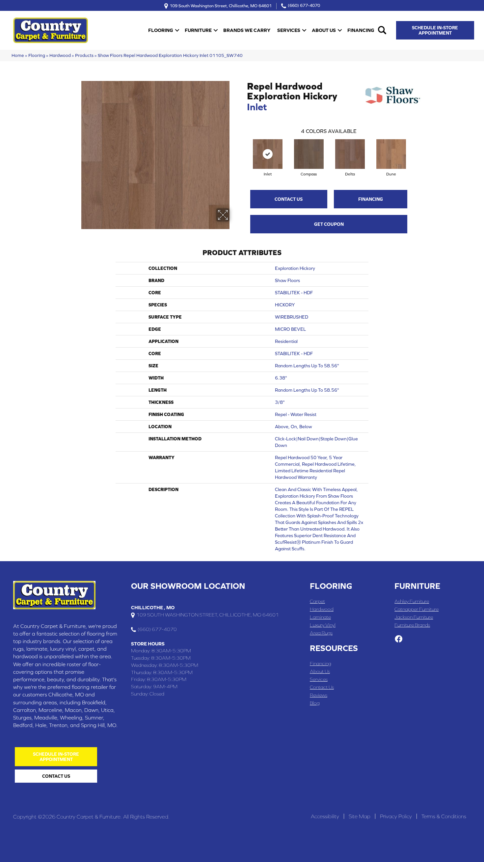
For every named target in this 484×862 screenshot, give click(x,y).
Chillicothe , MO (153, 607)
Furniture (198, 30)
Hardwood (60, 55)
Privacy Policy (396, 816)
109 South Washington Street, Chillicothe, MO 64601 (221, 5)
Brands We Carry (246, 30)
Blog (315, 703)
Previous (244, 147)
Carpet (317, 601)
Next (414, 147)
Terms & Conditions (443, 816)
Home (18, 55)
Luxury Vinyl (323, 625)
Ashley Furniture (411, 601)
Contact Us (289, 199)
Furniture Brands (412, 625)
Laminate (320, 617)
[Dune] (391, 154)
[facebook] (398, 639)
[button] (177, 30)
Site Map (359, 816)
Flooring (160, 30)
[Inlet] (267, 154)
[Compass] (308, 154)
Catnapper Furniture (416, 609)
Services (288, 30)
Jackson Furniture (413, 617)
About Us (324, 30)
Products (84, 55)
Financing (360, 30)
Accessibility (325, 816)
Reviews (318, 695)
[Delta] (350, 154)
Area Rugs (321, 633)
